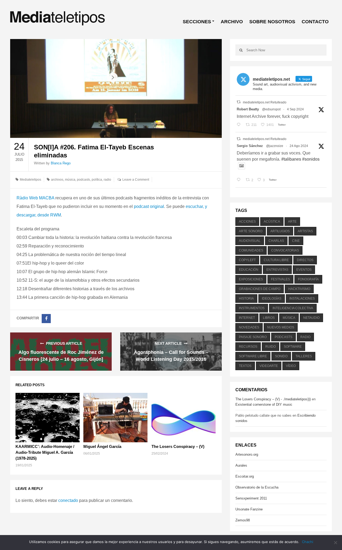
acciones (247, 221)
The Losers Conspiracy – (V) (177, 446)
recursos (248, 346)
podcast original (149, 206)
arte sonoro (250, 231)
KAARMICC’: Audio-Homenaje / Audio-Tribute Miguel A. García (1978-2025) (44, 452)
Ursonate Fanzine (249, 509)
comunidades (251, 250)
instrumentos (252, 308)
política (97, 179)
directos (305, 260)
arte (292, 221)
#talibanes (291, 159)
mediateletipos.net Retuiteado (264, 102)
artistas (305, 231)
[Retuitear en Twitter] (238, 102)
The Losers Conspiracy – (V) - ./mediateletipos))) (273, 399)
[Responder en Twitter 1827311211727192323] (239, 180)
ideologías (271, 298)
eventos (304, 270)
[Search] (240, 50)
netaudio (311, 318)
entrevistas (277, 270)
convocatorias (285, 250)
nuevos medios (280, 327)
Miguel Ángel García (102, 446)
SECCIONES (197, 21)
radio (107, 179)
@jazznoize (274, 146)
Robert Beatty (248, 109)
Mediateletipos (30, 179)
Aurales (241, 465)
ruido (270, 346)
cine (296, 241)
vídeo (291, 366)
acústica (272, 221)
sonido (281, 356)
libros (269, 318)
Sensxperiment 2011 (251, 498)
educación (248, 270)
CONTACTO (315, 21)
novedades (249, 327)
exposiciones (251, 279)
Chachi (307, 542)
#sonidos (311, 159)
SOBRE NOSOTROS (272, 21)
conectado (68, 500)
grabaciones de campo (259, 289)
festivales (280, 279)
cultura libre (276, 260)
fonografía (308, 279)
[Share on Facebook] (46, 318)
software (293, 346)
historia (246, 298)
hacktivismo (299, 289)
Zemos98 (242, 520)
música (70, 179)
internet (247, 318)
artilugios (280, 231)
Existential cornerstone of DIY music (263, 404)
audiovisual (250, 241)
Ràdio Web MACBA (35, 198)
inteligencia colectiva (293, 308)
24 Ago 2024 (299, 146)
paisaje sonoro (253, 337)
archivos (57, 179)
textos (245, 366)
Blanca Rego (61, 163)
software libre (253, 356)
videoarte (268, 366)
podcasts (83, 179)
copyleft (247, 260)
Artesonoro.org (246, 454)
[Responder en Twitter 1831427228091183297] (239, 125)
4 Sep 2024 (295, 109)
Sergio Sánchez (250, 146)
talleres (304, 356)
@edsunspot (271, 109)
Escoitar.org (244, 476)
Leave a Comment (135, 179)
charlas (276, 241)
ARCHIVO (232, 21)
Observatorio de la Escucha (256, 487)
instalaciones (302, 298)
